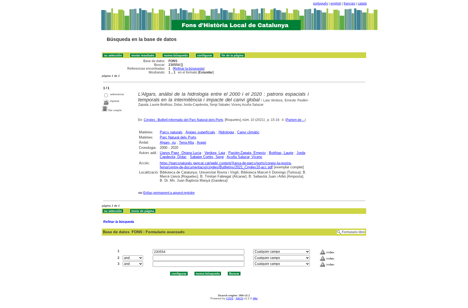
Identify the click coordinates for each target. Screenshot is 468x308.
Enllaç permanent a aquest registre (169, 193)
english (335, 3)
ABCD (239, 298)
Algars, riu (168, 142)
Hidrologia (226, 132)
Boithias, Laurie (281, 153)
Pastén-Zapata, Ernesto (247, 153)
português (320, 3)
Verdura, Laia (214, 153)
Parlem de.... (295, 120)
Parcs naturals (171, 132)
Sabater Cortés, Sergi (207, 157)
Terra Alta (186, 142)
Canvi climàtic (248, 132)
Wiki (255, 298)
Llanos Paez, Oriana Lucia (180, 153)
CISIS (229, 298)
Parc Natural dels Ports (178, 137)
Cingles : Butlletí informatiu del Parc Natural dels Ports (183, 120)
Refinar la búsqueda (189, 68)
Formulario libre (353, 232)
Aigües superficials (200, 132)
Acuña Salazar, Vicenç (244, 157)
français (349, 3)
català (362, 3)
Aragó (201, 142)
